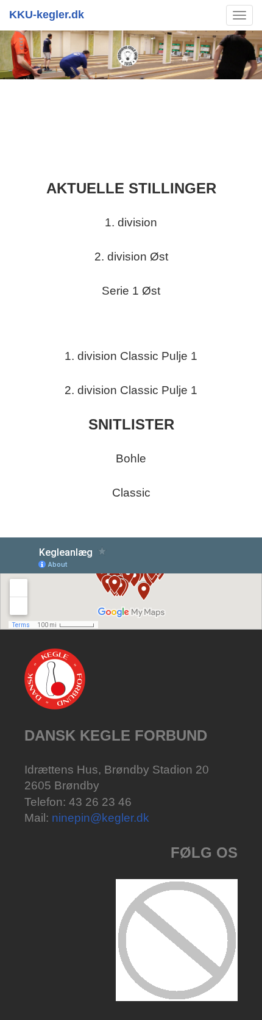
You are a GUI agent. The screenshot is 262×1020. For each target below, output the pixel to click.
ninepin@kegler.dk (100, 817)
